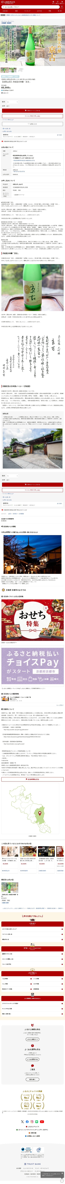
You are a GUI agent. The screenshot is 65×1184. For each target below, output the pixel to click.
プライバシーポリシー (26, 1171)
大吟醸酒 (21, 513)
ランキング (27, 11)
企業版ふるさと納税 (33, 1136)
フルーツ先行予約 (6, 964)
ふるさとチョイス (33, 1126)
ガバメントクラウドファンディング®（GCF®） (33, 1129)
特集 (50, 11)
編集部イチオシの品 (7, 953)
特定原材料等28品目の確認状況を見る (24, 160)
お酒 (9, 513)
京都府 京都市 (5, 902)
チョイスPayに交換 (7, 1008)
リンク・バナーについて (42, 1168)
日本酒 (15, 513)
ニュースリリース (28, 1168)
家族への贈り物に (6, 1013)
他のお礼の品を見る (19, 171)
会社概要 (18, 1168)
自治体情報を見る (33, 779)
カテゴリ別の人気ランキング (9, 929)
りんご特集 (5, 983)
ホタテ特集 (36, 983)
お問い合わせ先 (7, 131)
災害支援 (33, 1133)
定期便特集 (36, 989)
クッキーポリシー (40, 1171)
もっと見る (60, 705)
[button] (62, 7)
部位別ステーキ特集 (7, 989)
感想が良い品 (5, 939)
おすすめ (39, 11)
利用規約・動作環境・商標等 (32, 1174)
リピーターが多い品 (7, 934)
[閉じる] (62, 1173)
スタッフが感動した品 (7, 959)
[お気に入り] (62, 1181)
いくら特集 (36, 978)
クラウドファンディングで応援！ (10, 1003)
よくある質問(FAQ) (32, 1059)
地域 (16, 11)
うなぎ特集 (5, 978)
